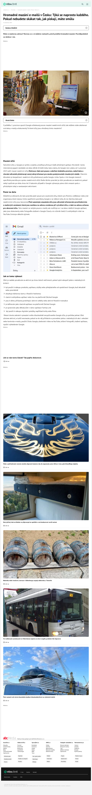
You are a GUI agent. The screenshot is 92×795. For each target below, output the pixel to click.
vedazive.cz (6, 10)
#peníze (20, 756)
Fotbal (33, 748)
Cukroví (76, 745)
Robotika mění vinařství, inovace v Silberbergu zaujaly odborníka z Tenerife (27, 580)
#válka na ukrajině (22, 758)
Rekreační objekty (50, 750)
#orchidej (63, 761)
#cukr (76, 761)
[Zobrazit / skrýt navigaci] (87, 4)
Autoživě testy (6, 747)
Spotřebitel (20, 750)
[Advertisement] (46, 54)
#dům (48, 761)
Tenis (33, 753)
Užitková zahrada (64, 750)
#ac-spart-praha (37, 756)
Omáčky (76, 747)
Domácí (19, 745)
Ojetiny (5, 748)
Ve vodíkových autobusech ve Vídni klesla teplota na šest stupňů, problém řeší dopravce (32, 639)
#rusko (20, 761)
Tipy (61, 748)
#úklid (48, 756)
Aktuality (5, 745)
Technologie (20, 751)
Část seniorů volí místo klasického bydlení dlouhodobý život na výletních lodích (29, 697)
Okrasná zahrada (64, 745)
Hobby (47, 745)
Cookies (15, 777)
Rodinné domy (49, 751)
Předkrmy (76, 748)
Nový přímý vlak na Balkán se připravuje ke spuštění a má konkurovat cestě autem (30, 522)
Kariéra (28, 772)
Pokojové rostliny (64, 747)
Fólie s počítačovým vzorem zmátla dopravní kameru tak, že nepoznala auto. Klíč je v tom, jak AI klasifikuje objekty (40, 464)
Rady (4, 750)
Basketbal (34, 745)
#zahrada (49, 758)
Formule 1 (34, 747)
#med (76, 758)
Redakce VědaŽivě (11, 28)
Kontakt (35, 772)
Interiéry (48, 747)
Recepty (76, 750)
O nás (22, 772)
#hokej (34, 762)
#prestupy (35, 759)
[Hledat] (82, 4)
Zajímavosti (6, 753)
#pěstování (64, 758)
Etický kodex (7, 777)
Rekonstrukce (49, 748)
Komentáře (20, 747)
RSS (21, 777)
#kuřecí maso (78, 756)
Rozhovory (20, 748)
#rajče (62, 756)
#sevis (5, 762)
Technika (13, 10)
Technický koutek (7, 751)
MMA (33, 751)
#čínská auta (7, 756)
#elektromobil (7, 759)
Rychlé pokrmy (78, 751)
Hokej (33, 750)
